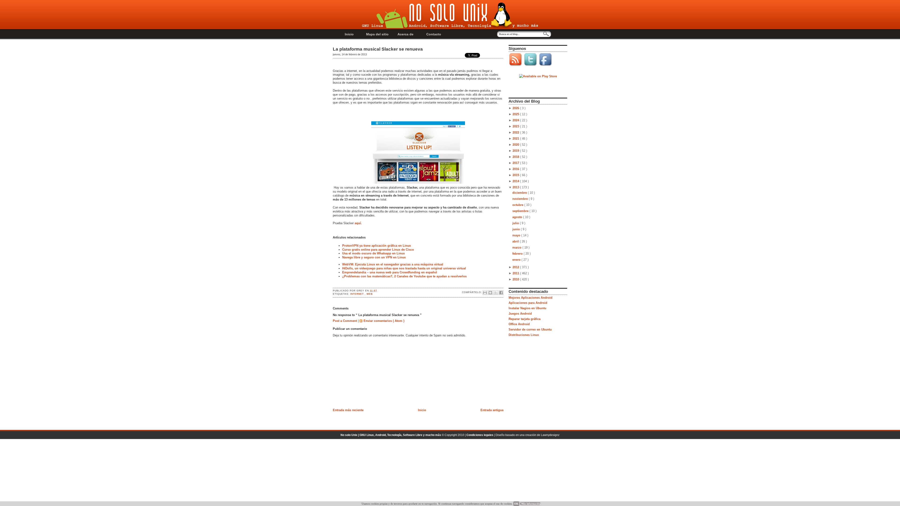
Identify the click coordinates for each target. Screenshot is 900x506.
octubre (518, 205)
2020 (516, 144)
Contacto (433, 34)
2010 (516, 279)
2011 (516, 273)
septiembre (520, 211)
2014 (516, 181)
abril (516, 241)
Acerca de (405, 34)
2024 (516, 120)
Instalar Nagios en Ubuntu (527, 308)
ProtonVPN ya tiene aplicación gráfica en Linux (376, 245)
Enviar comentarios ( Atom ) (384, 321)
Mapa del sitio (377, 34)
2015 (516, 175)
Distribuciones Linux (524, 335)
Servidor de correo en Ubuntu (530, 329)
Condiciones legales (480, 435)
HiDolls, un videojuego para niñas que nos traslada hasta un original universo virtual (404, 268)
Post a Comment (345, 321)
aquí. (358, 223)
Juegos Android (520, 313)
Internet (357, 294)
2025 (516, 114)
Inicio (349, 34)
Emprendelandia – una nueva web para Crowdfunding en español (389, 272)
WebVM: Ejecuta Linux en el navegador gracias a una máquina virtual (392, 264)
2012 (516, 267)
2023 (516, 126)
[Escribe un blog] (490, 292)
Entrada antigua (491, 410)
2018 (516, 157)
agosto (517, 217)
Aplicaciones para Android (528, 303)
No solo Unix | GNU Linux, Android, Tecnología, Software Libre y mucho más (391, 435)
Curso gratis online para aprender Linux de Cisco (378, 249)
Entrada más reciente (348, 410)
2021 (516, 138)
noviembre (520, 199)
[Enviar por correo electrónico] (485, 292)
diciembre (520, 192)
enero (516, 259)
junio (516, 229)
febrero (518, 253)
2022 (516, 132)
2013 (516, 187)
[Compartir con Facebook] (501, 292)
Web (370, 294)
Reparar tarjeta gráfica (524, 319)
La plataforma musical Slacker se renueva (378, 49)
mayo (516, 235)
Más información (530, 503)
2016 (516, 169)
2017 (516, 163)
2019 (516, 151)
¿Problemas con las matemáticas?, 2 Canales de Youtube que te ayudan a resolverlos (404, 276)
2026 (516, 108)
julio (516, 223)
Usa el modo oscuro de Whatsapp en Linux (373, 253)
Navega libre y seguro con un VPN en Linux (374, 257)
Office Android (519, 324)
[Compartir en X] (495, 292)
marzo (517, 247)
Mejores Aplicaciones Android (530, 297)
